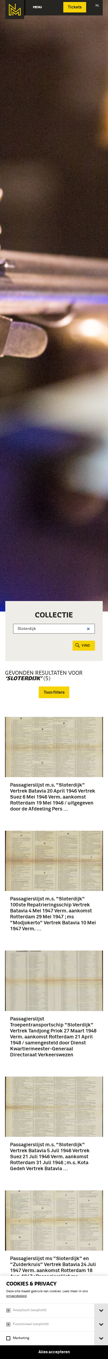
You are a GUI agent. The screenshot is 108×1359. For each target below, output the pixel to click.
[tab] (101, 1310)
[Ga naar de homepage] (14, 9)
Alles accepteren (54, 1352)
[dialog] (54, 1317)
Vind (86, 645)
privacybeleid (16, 1296)
